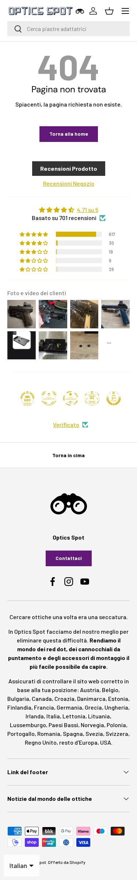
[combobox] (68, 28)
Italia (53, 716)
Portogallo (21, 733)
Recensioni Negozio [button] (68, 183)
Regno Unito (41, 742)
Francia (44, 707)
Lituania (99, 716)
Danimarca (91, 698)
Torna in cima (68, 455)
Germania (69, 707)
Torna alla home (68, 134)
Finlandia (19, 707)
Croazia (64, 698)
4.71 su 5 (87, 209)
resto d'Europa (78, 742)
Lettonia (73, 716)
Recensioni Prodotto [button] (68, 168)
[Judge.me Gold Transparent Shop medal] (70, 398)
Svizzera (117, 733)
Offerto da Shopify (66, 862)
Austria (89, 689)
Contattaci (69, 558)
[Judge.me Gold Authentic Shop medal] (49, 398)
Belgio (110, 689)
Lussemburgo (28, 724)
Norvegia (92, 724)
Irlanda (35, 716)
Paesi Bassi (63, 724)
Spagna (73, 733)
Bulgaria (18, 698)
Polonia (116, 724)
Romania (48, 733)
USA (105, 742)
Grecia (93, 707)
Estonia (118, 698)
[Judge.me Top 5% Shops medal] (113, 398)
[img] (68, 210)
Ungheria (116, 707)
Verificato (66, 424)
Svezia (94, 733)
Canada (42, 698)
